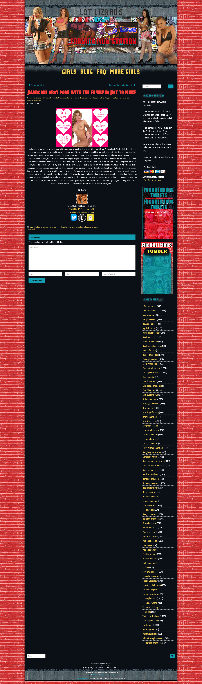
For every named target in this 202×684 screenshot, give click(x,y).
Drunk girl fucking (150, 412)
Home (89, 674)
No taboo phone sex (151, 518)
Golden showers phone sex (153, 465)
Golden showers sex (150, 470)
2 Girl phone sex (149, 306)
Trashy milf (37, 100)
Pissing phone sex (150, 540)
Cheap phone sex (149, 359)
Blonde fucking (149, 350)
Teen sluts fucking (150, 607)
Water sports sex (149, 633)
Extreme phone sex (150, 430)
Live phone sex (148, 505)
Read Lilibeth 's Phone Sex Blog (82, 212)
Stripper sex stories (150, 594)
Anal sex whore (149, 315)
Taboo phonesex (149, 598)
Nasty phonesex (149, 514)
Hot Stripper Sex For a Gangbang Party (121, 85)
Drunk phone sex (149, 416)
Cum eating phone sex (152, 385)
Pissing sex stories (150, 549)
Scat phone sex (148, 563)
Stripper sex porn (149, 589)
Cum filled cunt (51, 98)
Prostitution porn (150, 558)
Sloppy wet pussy (149, 580)
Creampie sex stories (151, 372)
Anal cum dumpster (150, 310)
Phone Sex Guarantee (105, 674)
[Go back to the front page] (101, 35)
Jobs (113, 674)
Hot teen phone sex (150, 496)
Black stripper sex (150, 341)
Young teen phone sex (152, 642)
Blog (86, 72)
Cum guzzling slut (150, 394)
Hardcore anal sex (73, 98)
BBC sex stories (148, 323)
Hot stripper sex (149, 492)
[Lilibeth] (82, 198)
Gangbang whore (149, 456)
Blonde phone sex (150, 354)
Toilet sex (146, 611)
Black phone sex (149, 337)
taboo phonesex (91, 227)
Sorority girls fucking (151, 585)
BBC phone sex (148, 319)
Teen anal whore (149, 602)
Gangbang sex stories (151, 452)
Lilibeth (31, 98)
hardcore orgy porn (50, 227)
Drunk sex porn (149, 421)
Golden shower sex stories (153, 461)
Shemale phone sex (150, 576)
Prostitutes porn (149, 554)
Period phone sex (149, 527)
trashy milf (31, 229)
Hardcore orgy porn (86, 98)
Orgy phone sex (110, 98)
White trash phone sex (152, 638)
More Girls (125, 72)
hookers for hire (64, 227)
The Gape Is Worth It (37, 85)
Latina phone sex (149, 501)
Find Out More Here (152, 180)
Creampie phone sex (151, 368)
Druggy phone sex (150, 403)
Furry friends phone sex (152, 447)
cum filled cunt (36, 227)
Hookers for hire (98, 98)
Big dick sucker (148, 328)
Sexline (145, 567)
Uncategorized (148, 629)
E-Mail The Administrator (83, 678)
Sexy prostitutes (120, 98)
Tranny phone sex (150, 620)
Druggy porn (147, 408)
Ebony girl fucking (150, 425)
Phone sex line (148, 532)
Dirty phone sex (61, 98)
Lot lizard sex (148, 509)
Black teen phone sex (151, 346)
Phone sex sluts (149, 536)
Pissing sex (147, 545)
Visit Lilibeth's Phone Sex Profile (82, 209)
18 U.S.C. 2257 (95, 674)
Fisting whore (148, 439)
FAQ (101, 72)
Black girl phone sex (151, 332)
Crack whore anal (149, 363)
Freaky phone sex (150, 443)
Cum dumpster (148, 381)
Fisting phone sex (150, 434)
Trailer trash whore (150, 616)
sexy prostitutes (78, 227)
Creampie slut (40, 98)
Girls (69, 72)
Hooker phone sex (150, 483)
